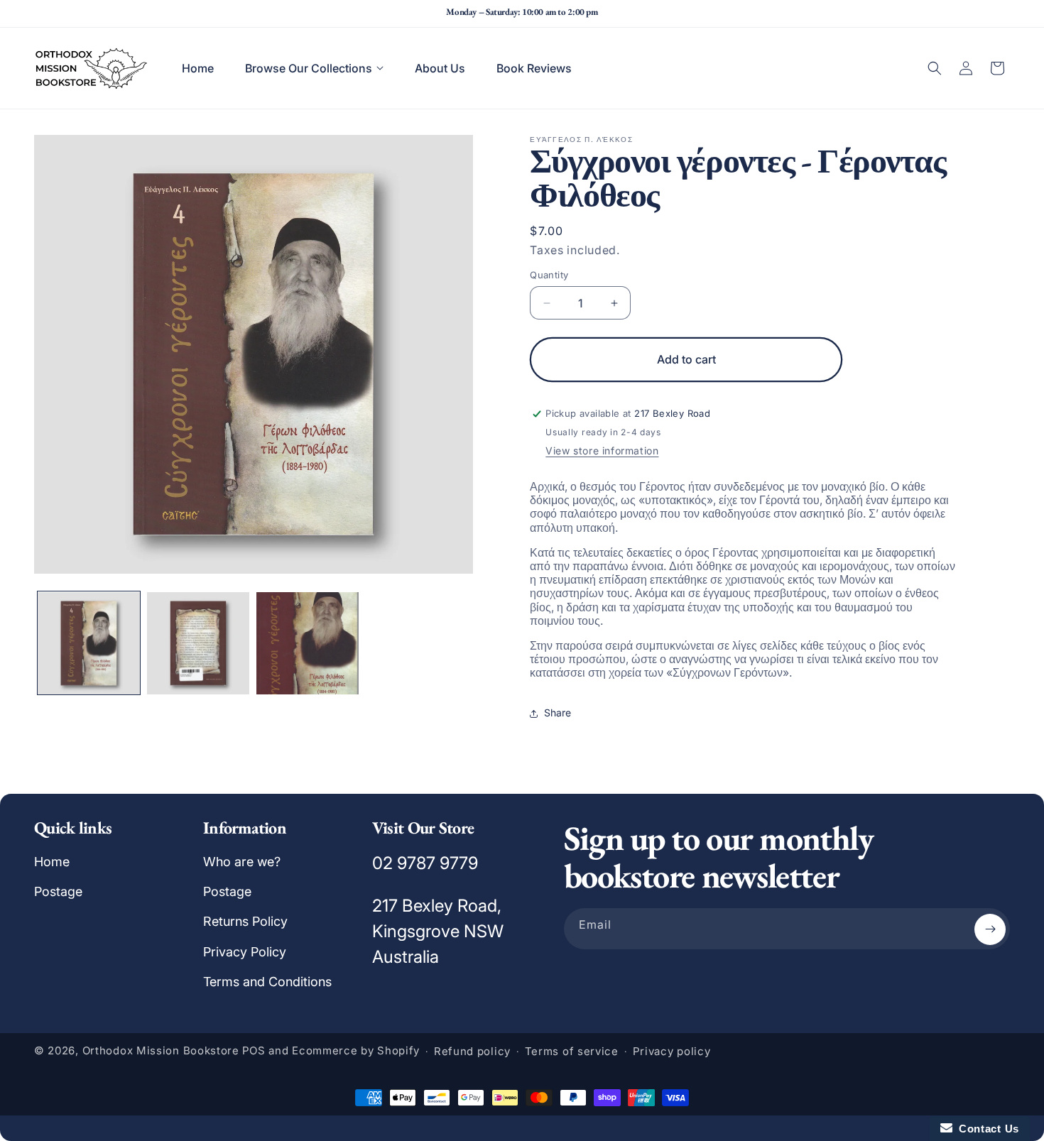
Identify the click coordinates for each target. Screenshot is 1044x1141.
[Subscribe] (990, 929)
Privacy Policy (244, 951)
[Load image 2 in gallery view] (198, 643)
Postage (58, 891)
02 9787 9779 (425, 863)
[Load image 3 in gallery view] (307, 643)
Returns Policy (245, 922)
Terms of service (572, 1052)
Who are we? (242, 861)
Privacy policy (672, 1052)
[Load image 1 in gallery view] (89, 643)
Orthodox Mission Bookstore (160, 1051)
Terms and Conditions (267, 982)
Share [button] (557, 712)
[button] (314, 68)
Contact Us (985, 1129)
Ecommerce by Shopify (356, 1051)
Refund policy (472, 1052)
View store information (601, 450)
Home (52, 861)
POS (254, 1051)
